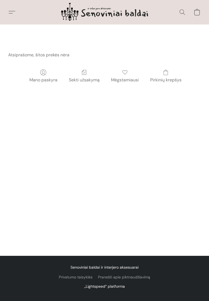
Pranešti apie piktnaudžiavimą (124, 277)
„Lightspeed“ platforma (104, 286)
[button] (105, 12)
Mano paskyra (43, 80)
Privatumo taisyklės (76, 277)
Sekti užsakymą (84, 80)
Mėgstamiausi (125, 80)
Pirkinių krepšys (166, 80)
